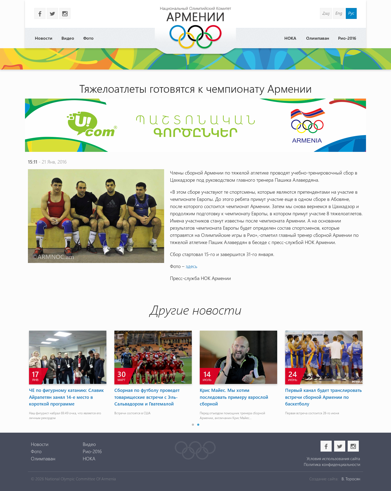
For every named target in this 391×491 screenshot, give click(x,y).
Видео (67, 38)
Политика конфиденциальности (332, 464)
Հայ (326, 13)
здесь (191, 266)
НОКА (290, 38)
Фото (88, 38)
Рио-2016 (347, 38)
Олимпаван (317, 38)
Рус (351, 13)
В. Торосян (351, 478)
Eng (338, 13)
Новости (43, 38)
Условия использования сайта (333, 458)
